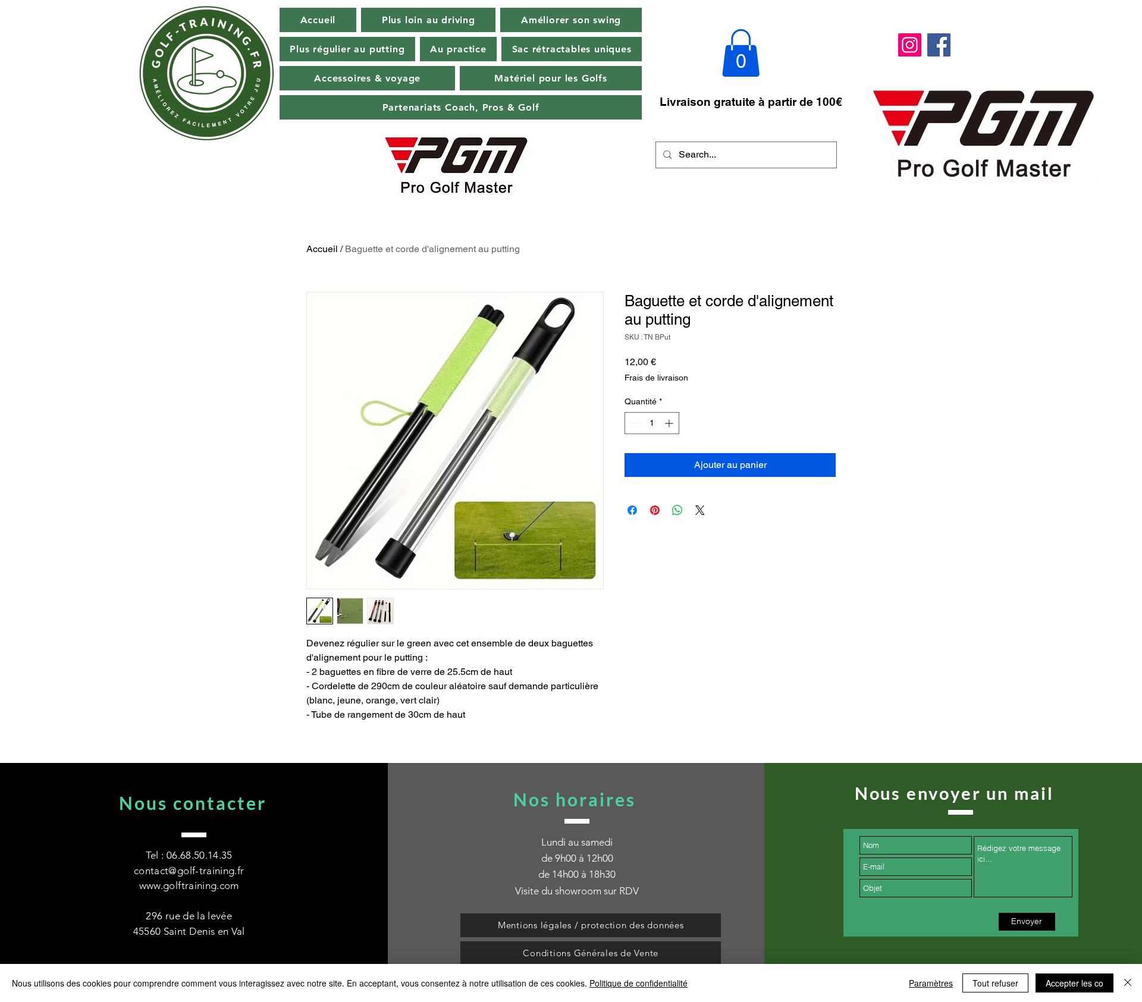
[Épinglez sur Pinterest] (655, 510)
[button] (741, 53)
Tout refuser (995, 983)
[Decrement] (633, 423)
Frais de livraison (656, 377)
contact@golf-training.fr (189, 871)
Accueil (322, 249)
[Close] (1128, 982)
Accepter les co (1074, 983)
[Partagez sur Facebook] (632, 510)
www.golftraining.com (189, 885)
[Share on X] (700, 510)
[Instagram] (909, 44)
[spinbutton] (652, 423)
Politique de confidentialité (638, 983)
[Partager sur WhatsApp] (677, 510)
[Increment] (670, 423)
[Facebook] (938, 44)
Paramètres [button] (931, 983)
